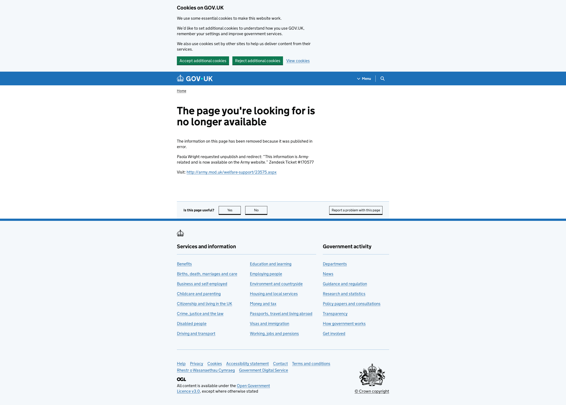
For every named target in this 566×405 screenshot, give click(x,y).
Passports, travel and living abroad (281, 313)
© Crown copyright (372, 391)
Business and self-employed (202, 283)
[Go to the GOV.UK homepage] (195, 79)
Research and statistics (344, 293)
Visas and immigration (269, 323)
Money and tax (263, 303)
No (260, 210)
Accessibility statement (247, 363)
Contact (280, 363)
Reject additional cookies (257, 60)
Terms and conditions (311, 363)
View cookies (298, 61)
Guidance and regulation (345, 283)
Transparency (335, 313)
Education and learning (270, 263)
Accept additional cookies (203, 60)
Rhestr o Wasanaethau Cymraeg (206, 370)
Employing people (266, 273)
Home (181, 91)
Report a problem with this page (356, 210)
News (328, 273)
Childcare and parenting (199, 293)
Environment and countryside (276, 283)
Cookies (214, 363)
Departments (335, 263)
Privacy (196, 363)
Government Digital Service (263, 370)
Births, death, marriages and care (207, 273)
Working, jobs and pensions (274, 333)
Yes (234, 210)
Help (181, 363)
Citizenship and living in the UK (204, 303)
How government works (344, 323)
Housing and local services (274, 293)
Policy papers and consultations (352, 303)
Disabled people (192, 323)
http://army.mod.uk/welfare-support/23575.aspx (232, 172)
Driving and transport (196, 333)
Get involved (334, 333)
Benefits (184, 263)
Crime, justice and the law (200, 313)
